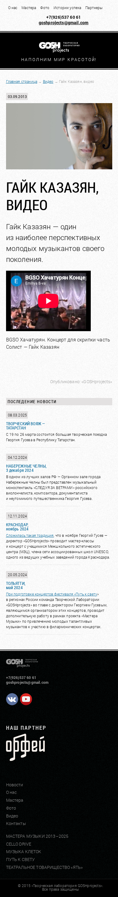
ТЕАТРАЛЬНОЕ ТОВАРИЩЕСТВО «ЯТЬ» (44, 867)
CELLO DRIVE (18, 844)
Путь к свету (86, 594)
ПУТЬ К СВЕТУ (20, 859)
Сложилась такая (21, 535)
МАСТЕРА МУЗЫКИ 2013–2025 (37, 836)
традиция (45, 535)
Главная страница (22, 81)
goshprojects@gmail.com (64, 22)
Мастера (28, 7)
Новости (14, 785)
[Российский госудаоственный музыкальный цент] (25, 758)
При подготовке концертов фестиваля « (41, 594)
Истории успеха (67, 7)
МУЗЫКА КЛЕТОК (23, 851)
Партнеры (94, 7)
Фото (44, 7)
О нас (13, 7)
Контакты (16, 823)
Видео (48, 81)
